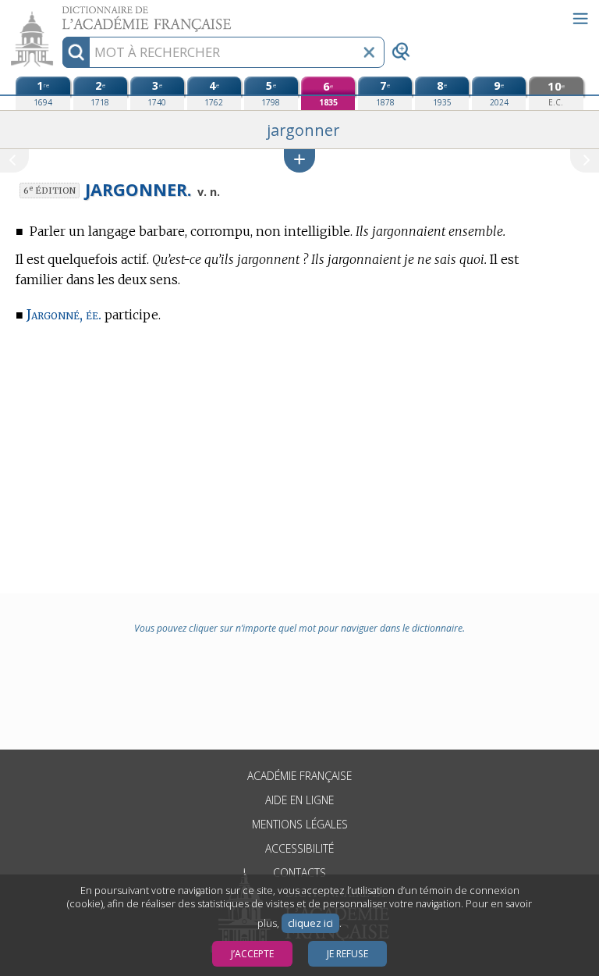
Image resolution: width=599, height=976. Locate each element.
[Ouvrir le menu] (580, 18)
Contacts (299, 872)
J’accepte (252, 953)
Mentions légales (300, 824)
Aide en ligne (299, 800)
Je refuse (347, 953)
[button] (299, 160)
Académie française (299, 775)
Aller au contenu (60, 14)
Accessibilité (299, 848)
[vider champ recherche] (369, 52)
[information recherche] (76, 52)
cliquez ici (310, 923)
